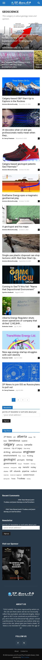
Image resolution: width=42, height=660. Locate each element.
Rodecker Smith (7, 326)
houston (26, 464)
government (10, 463)
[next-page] (27, 400)
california (19, 445)
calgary (9, 444)
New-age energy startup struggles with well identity (19, 353)
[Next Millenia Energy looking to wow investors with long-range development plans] (17, 63)
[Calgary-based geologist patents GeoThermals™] (21, 152)
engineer (29, 452)
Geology (29, 460)
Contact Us (24, 651)
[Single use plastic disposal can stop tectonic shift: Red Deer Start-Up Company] (21, 243)
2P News (8, 437)
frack (24, 456)
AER (14, 437)
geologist (10, 459)
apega (30, 437)
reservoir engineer (16, 475)
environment (10, 455)
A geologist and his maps (15, 226)
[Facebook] (18, 643)
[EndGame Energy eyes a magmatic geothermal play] (21, 183)
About (16, 651)
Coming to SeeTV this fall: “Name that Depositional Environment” (19, 288)
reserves (6, 475)
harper (20, 464)
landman (6, 467)
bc (35, 437)
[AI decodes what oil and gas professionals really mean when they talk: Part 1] (21, 118)
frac (19, 456)
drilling (7, 452)
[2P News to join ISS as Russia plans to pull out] (21, 372)
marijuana (14, 467)
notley (33, 467)
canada (28, 444)
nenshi (26, 467)
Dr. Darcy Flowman (8, 138)
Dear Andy (27, 448)
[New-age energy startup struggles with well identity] (21, 340)
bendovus (14, 440)
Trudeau (21, 478)
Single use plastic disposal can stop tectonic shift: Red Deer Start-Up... (21, 256)
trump (29, 479)
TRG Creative (25, 657)
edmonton (17, 452)
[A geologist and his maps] (21, 215)
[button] (3, 3)
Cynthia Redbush (8, 292)
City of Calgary (17, 448)
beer (5, 441)
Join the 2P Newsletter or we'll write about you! (19, 412)
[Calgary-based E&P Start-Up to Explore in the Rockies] (21, 86)
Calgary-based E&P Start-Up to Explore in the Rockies (18, 100)
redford (34, 471)
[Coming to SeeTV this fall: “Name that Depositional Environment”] (21, 275)
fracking (30, 456)
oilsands (17, 471)
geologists (21, 460)
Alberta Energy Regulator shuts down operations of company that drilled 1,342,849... (19, 321)
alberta (22, 436)
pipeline (25, 471)
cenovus (7, 448)
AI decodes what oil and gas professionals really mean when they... (18, 133)
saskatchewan (28, 475)
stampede (7, 479)
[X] (24, 643)
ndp (19, 467)
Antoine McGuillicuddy (9, 47)
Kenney (33, 464)
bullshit (24, 441)
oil (11, 471)
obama (6, 471)
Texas (13, 479)
